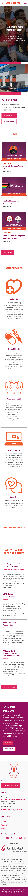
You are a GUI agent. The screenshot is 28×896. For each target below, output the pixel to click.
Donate (8, 743)
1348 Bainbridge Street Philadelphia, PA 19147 (13, 799)
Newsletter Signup (11, 785)
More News (8, 252)
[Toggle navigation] (25, 3)
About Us (4, 825)
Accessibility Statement (16, 892)
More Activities (9, 687)
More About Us (9, 115)
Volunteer (9, 749)
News (3, 828)
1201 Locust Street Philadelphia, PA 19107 (12, 809)
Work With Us (9, 121)
